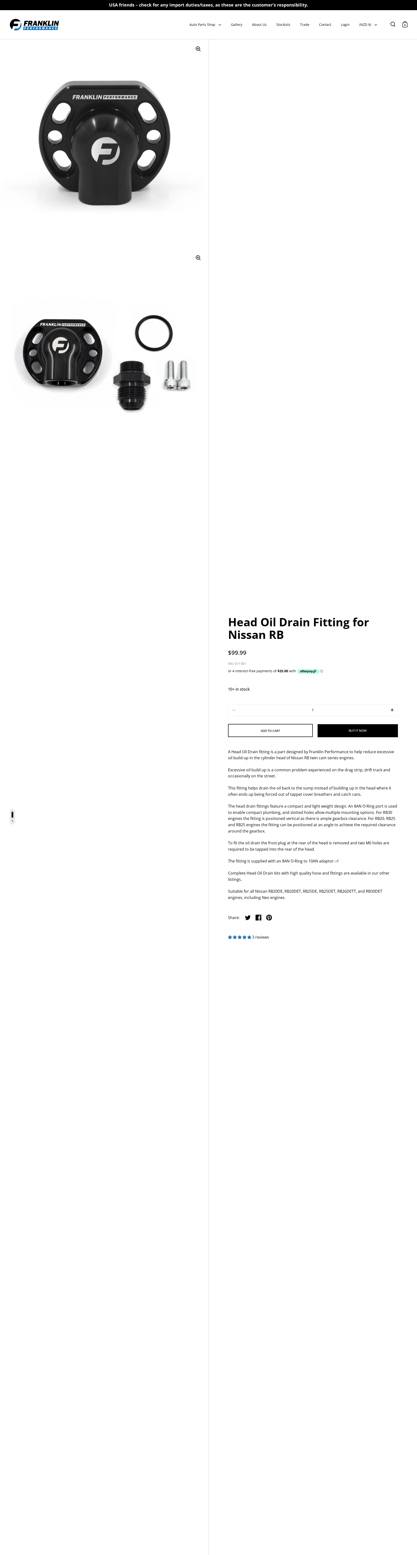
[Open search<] (393, 24)
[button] (392, 710)
